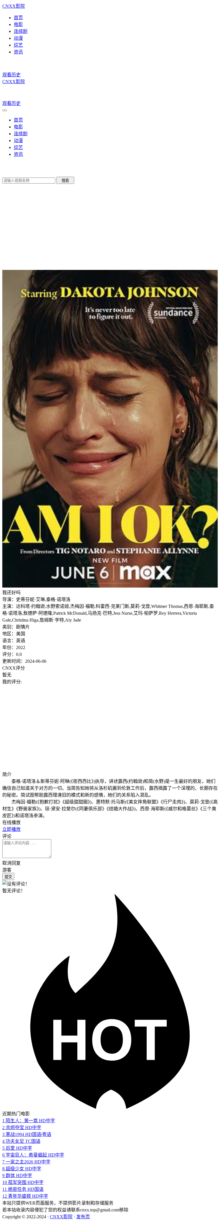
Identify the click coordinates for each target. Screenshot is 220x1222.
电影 (18, 24)
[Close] (4, 110)
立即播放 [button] (11, 829)
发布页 (83, 1216)
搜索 (65, 180)
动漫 (18, 38)
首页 (18, 17)
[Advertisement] (110, 728)
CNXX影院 (13, 6)
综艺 (18, 45)
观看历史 (11, 74)
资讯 (18, 51)
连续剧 (21, 31)
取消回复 (11, 863)
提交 (8, 877)
